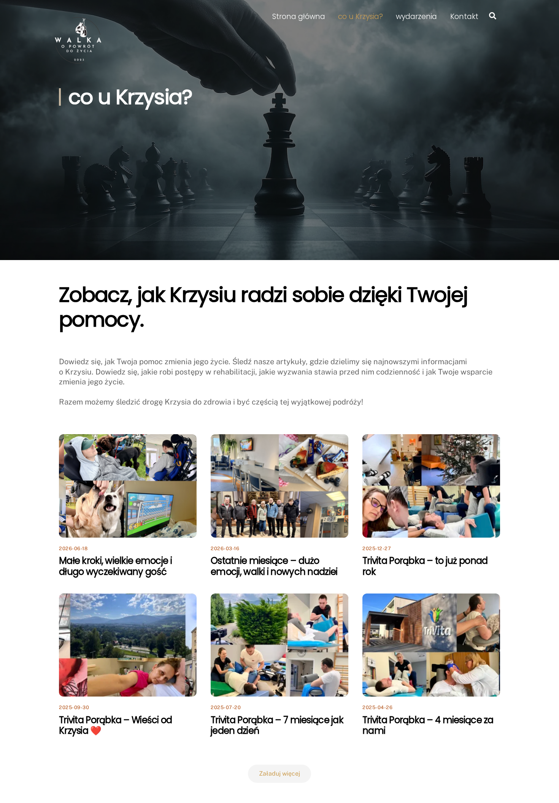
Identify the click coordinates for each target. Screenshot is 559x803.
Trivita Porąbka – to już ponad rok (425, 566)
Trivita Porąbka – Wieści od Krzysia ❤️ (115, 725)
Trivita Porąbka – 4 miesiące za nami (428, 725)
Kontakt (464, 16)
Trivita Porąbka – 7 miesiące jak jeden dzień (277, 725)
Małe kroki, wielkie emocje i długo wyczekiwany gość (115, 566)
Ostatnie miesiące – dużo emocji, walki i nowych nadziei (274, 566)
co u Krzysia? (360, 16)
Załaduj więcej (279, 773)
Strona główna (298, 16)
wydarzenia (416, 16)
